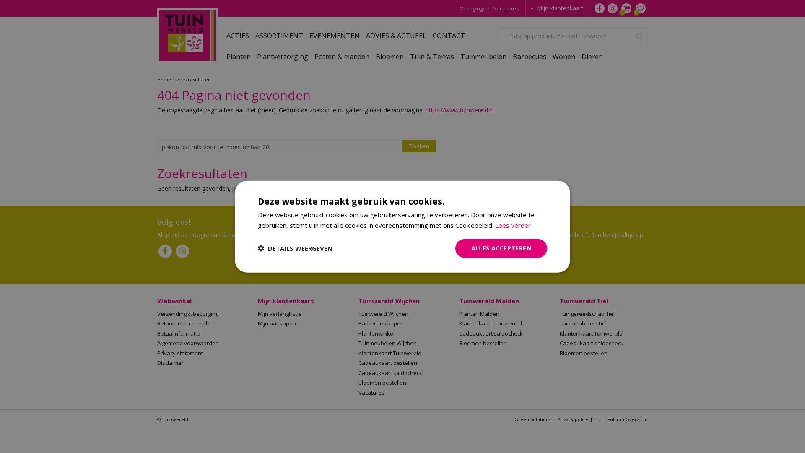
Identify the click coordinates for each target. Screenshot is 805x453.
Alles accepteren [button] (501, 248)
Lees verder (513, 225)
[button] (295, 248)
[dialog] (402, 227)
